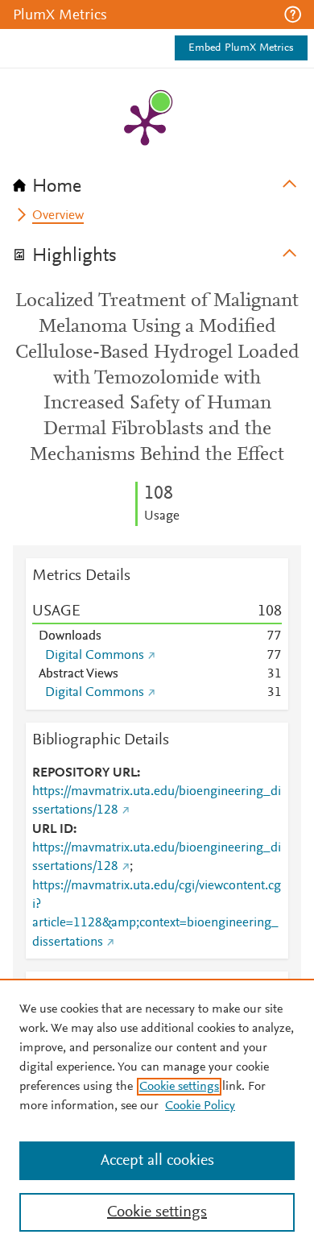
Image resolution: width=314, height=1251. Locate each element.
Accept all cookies (157, 1161)
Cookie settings (179, 1086)
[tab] (157, 181)
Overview (58, 215)
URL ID (52, 829)
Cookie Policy (200, 1106)
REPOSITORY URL (84, 773)
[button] (292, 14)
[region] (157, 1115)
